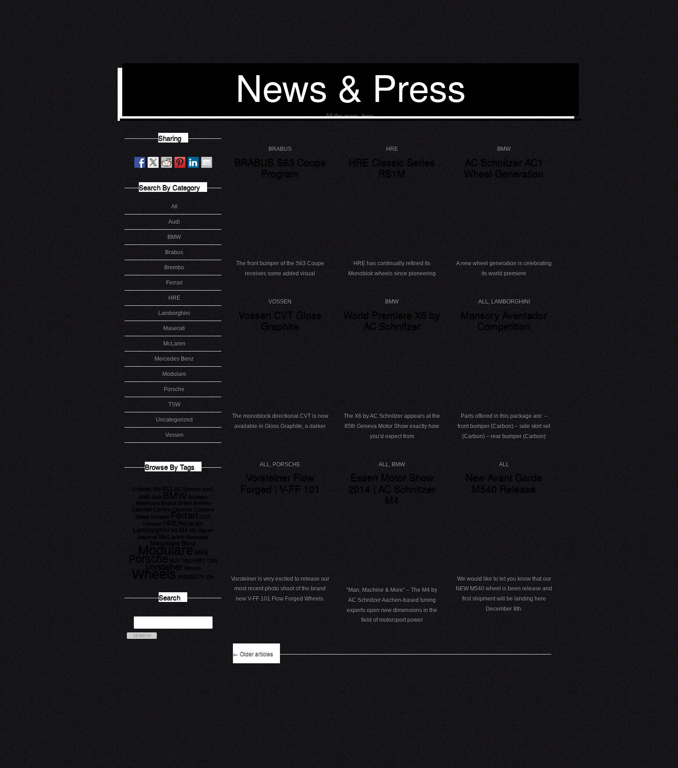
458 (157, 489)
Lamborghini (174, 313)
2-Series (141, 489)
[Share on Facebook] (139, 162)
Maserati (174, 328)
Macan (205, 530)
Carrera (162, 509)
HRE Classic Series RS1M (392, 167)
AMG (144, 497)
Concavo (204, 509)
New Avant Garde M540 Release (503, 482)
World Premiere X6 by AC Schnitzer (392, 320)
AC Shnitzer (187, 489)
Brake (185, 503)
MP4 (201, 552)
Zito (210, 576)
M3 (174, 530)
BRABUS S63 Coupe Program (280, 167)
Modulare (174, 374)
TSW (174, 404)
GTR (204, 516)
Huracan (190, 523)
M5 (193, 530)
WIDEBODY (191, 576)
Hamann (152, 523)
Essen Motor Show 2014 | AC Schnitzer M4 (391, 488)
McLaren (174, 343)
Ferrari (174, 283)
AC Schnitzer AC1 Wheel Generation (504, 167)
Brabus (174, 252)
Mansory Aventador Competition (504, 320)
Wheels (154, 573)
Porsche (174, 389)
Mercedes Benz (174, 359)
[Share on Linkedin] (193, 162)
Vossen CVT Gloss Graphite (279, 320)
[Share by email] (206, 162)
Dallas (142, 516)
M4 (183, 529)
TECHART (193, 560)
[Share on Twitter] (153, 162)
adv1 (208, 489)
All (174, 206)
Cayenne (182, 509)
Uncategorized (174, 420)
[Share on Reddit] (166, 162)
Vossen (174, 435)
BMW (174, 237)
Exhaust (160, 516)
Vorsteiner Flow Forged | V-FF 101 (280, 482)
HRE (174, 298)
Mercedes (197, 537)
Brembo (174, 267)
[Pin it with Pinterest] (179, 162)
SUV (175, 560)
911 (167, 488)
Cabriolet (142, 509)
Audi (174, 222)
